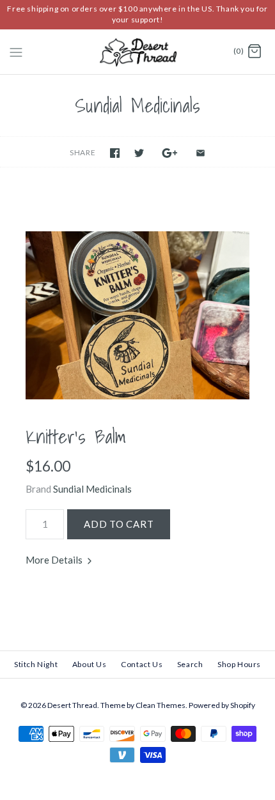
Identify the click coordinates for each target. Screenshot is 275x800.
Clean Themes (160, 705)
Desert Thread (72, 705)
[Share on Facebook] (115, 153)
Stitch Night (36, 664)
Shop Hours (239, 664)
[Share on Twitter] (139, 153)
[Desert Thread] (138, 52)
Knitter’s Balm (76, 436)
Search (190, 664)
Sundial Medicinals (92, 489)
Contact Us (141, 664)
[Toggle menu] (16, 51)
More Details (55, 559)
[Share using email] (200, 153)
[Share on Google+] (170, 153)
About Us (89, 664)
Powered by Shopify (222, 705)
